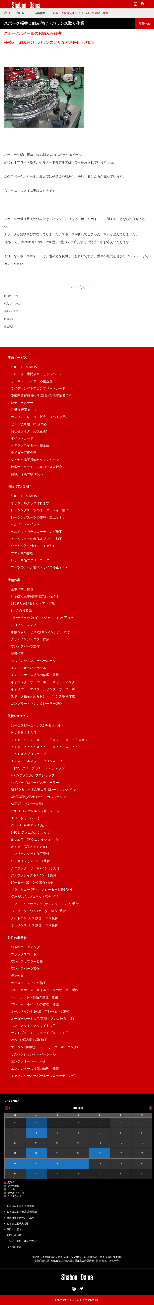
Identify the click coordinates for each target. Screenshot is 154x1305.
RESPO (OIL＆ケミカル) (29, 825)
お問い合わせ (14, 1235)
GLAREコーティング (25, 947)
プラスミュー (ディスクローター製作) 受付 (41, 889)
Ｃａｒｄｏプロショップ (28, 754)
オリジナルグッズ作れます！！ (33, 503)
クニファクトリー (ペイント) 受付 (35, 868)
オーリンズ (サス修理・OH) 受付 (34, 925)
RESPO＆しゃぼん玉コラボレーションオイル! (43, 789)
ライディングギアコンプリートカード (38, 388)
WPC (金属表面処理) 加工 (29, 1040)
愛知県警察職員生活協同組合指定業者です (41, 395)
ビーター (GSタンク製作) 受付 (32, 882)
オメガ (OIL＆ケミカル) (29, 846)
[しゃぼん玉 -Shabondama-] (71, 4)
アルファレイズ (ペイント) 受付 (33, 875)
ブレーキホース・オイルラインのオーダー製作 (44, 990)
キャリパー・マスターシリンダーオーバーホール (46, 689)
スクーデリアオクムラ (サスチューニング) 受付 (45, 904)
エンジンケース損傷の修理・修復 (35, 675)
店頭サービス (11, 296)
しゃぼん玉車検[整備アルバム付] (34, 596)
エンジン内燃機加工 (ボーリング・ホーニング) (44, 1047)
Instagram (135, 3)
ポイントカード (22, 438)
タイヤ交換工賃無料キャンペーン (35, 460)
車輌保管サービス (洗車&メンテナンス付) (41, 632)
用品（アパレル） (20, 486)
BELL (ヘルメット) (25, 818)
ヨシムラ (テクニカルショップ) (34, 839)
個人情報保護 (14, 1247)
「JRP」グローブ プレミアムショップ (38, 768)
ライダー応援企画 (23, 452)
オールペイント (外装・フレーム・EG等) (40, 1011)
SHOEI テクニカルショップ (30, 832)
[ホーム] (5, 11)
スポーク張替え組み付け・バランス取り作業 (43, 696)
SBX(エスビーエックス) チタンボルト (37, 725)
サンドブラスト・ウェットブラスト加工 (40, 1033)
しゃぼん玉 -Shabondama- (84, 1300)
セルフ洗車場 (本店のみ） (30, 424)
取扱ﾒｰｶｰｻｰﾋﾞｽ (12, 311)
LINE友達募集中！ (24, 409)
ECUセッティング (23, 625)
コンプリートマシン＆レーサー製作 (36, 703)
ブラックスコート (23, 954)
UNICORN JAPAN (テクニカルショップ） (40, 797)
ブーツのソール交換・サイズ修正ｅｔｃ (40, 567)
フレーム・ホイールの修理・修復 (35, 1004)
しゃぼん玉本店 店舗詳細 (20, 1206)
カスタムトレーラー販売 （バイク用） (40, 417)
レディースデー (22, 402)
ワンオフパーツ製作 (25, 646)
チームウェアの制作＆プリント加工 (36, 539)
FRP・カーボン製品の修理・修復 (34, 997)
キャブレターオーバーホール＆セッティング (43, 682)
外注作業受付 (17, 938)
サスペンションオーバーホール (33, 660)
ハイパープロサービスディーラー (35, 782)
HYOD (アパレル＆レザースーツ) (36, 811)
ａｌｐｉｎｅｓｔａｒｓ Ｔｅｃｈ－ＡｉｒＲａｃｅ (49, 739)
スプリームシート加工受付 (30, 853)
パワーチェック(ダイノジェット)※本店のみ (42, 617)
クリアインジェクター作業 (30, 639)
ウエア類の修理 (22, 553)
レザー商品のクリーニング (30, 560)
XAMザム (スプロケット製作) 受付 (35, 896)
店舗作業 (9, 319)
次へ (146, 1108)
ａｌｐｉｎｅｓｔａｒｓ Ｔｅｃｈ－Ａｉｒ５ (44, 747)
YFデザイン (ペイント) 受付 (30, 861)
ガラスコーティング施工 (28, 983)
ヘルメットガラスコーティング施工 (36, 531)
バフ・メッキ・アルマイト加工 (33, 1025)
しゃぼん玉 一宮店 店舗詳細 (22, 1211)
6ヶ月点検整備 (21, 610)
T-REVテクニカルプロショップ (33, 775)
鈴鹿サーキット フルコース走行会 (36, 467)
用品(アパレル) (12, 303)
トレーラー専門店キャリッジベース (36, 374)
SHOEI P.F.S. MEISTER (27, 367)
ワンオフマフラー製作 (27, 961)
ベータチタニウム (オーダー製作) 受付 (38, 911)
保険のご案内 (14, 1229)
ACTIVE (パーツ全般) (27, 804)
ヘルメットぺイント (25, 524)
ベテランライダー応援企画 (30, 445)
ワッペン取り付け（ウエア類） (33, 546)
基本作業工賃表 (22, 589)
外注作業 (9, 326)
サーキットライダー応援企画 (32, 381)
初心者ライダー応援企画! (29, 431)
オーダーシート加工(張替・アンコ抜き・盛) (42, 1018)
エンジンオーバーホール (28, 668)
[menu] (150, 4)
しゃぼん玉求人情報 (17, 1223)
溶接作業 (17, 653)
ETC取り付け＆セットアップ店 (33, 603)
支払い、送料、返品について (22, 1241)
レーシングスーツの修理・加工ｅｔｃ (38, 517)
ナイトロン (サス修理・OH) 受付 (34, 918)
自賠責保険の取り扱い (27, 474)
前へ (10, 1108)
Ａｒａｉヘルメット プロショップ (36, 761)
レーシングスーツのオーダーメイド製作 (40, 510)
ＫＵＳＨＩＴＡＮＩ (25, 732)
